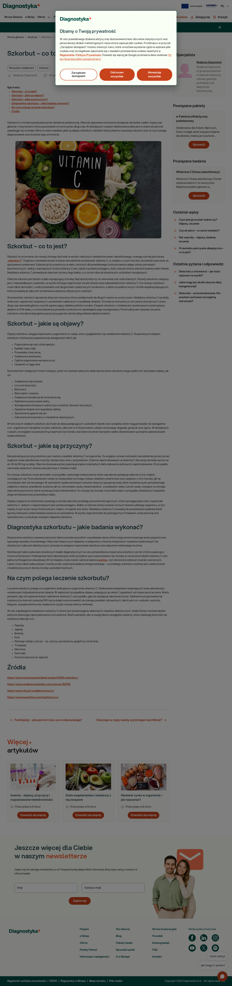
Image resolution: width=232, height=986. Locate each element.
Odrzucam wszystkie (117, 74)
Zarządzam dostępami (78, 75)
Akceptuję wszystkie (154, 74)
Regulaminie (67, 55)
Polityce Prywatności (88, 55)
